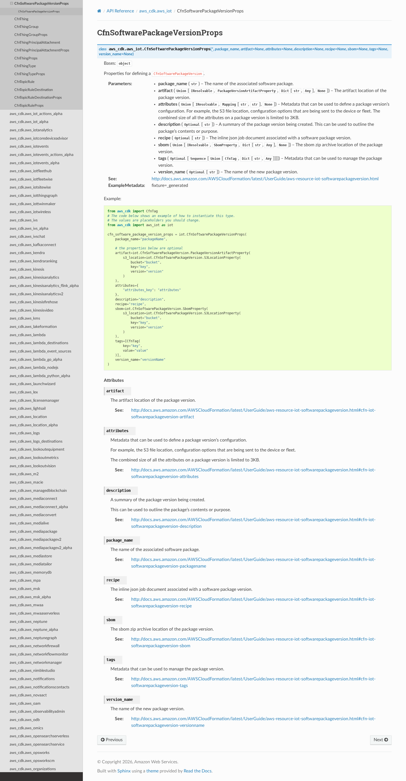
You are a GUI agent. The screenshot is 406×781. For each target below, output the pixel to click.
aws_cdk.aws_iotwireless (30, 212)
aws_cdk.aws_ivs (24, 220)
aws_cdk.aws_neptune (28, 622)
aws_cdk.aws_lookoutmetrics (34, 458)
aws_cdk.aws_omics (26, 728)
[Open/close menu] (11, 3)
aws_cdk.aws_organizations (33, 769)
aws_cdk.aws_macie (26, 482)
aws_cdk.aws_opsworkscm (32, 761)
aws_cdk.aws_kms (25, 318)
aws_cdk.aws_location (28, 417)
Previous (114, 740)
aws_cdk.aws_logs (25, 433)
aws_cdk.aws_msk (25, 589)
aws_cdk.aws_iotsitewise (30, 187)
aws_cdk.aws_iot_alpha (29, 122)
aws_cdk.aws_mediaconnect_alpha (39, 507)
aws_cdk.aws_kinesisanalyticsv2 (36, 294)
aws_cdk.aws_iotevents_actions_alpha (41, 155)
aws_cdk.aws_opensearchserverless (39, 736)
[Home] (99, 11)
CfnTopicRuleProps (29, 106)
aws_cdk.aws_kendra (27, 253)
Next (379, 740)
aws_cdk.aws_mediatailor (31, 564)
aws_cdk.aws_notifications (32, 679)
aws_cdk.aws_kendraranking (33, 261)
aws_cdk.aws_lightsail (28, 408)
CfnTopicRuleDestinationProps (38, 98)
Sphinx (124, 771)
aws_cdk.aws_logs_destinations (36, 441)
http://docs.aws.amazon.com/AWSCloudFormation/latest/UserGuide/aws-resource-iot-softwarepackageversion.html (265, 179)
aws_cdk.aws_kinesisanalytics (34, 277)
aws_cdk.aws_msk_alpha (30, 597)
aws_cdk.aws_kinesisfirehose (34, 302)
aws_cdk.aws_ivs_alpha (29, 228)
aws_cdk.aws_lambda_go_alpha (36, 359)
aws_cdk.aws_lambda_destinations (39, 343)
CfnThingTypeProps (29, 74)
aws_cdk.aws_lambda (28, 335)
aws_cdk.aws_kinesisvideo (31, 310)
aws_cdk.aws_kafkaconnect (33, 245)
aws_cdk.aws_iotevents (29, 146)
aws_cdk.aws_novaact (28, 695)
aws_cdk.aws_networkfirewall (34, 646)
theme (152, 771)
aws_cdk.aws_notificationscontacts (39, 687)
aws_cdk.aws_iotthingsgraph (33, 196)
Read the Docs (198, 771)
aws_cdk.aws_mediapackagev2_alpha (41, 548)
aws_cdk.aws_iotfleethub (31, 171)
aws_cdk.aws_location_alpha (34, 425)
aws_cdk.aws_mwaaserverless (35, 613)
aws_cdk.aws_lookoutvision (33, 466)
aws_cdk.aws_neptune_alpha (34, 630)
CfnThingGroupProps (31, 35)
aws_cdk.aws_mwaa (26, 605)
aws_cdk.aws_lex (24, 392)
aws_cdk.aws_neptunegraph (33, 638)
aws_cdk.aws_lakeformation (33, 327)
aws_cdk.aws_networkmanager (36, 662)
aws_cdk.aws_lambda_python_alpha (40, 376)
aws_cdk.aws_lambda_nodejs (34, 367)
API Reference (120, 11)
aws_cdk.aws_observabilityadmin (37, 711)
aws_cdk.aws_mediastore (31, 556)
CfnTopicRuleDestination (33, 90)
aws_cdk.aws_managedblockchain (38, 491)
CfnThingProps (26, 58)
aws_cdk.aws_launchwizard (33, 384)
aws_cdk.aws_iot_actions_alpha (36, 114)
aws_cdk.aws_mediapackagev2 (35, 539)
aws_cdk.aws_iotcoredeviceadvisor (39, 138)
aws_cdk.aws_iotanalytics (31, 130)
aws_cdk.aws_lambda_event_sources (40, 351)
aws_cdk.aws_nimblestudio (32, 670)
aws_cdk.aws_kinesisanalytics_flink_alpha (44, 286)
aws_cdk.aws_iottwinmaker (33, 204)
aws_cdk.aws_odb (25, 720)
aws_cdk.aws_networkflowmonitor (39, 654)
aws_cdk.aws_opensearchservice (37, 744)
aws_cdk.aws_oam (25, 703)
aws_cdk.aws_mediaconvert (33, 515)
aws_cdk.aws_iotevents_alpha (34, 163)
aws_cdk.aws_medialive (29, 523)
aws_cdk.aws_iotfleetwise (31, 179)
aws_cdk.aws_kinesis (27, 269)
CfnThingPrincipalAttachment (37, 43)
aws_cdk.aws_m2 (24, 474)
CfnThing (21, 19)
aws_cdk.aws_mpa (25, 580)
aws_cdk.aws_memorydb (31, 572)
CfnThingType (25, 66)
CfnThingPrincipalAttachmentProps (41, 50)
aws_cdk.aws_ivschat (27, 236)
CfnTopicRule (24, 82)
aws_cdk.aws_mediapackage (33, 531)
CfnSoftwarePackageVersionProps (41, 4)
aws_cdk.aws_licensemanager (34, 400)
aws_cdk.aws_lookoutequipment (37, 449)
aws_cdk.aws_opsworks (29, 753)
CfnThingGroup (26, 27)
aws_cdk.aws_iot (155, 11)
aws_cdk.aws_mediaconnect (33, 499)
